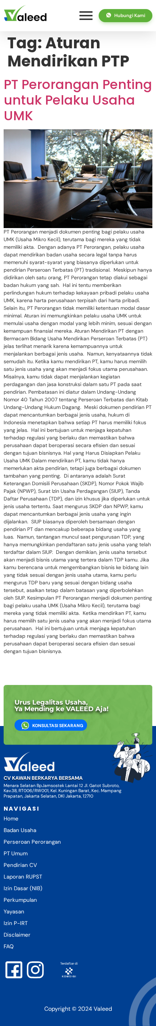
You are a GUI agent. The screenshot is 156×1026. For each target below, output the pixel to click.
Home (11, 818)
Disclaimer (17, 934)
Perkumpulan (20, 900)
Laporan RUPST (23, 876)
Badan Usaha (20, 830)
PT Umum (16, 853)
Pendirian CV (20, 865)
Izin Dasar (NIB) (23, 888)
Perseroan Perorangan (32, 841)
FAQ (9, 946)
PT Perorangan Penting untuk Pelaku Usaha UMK (78, 100)
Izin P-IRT (16, 923)
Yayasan (14, 911)
